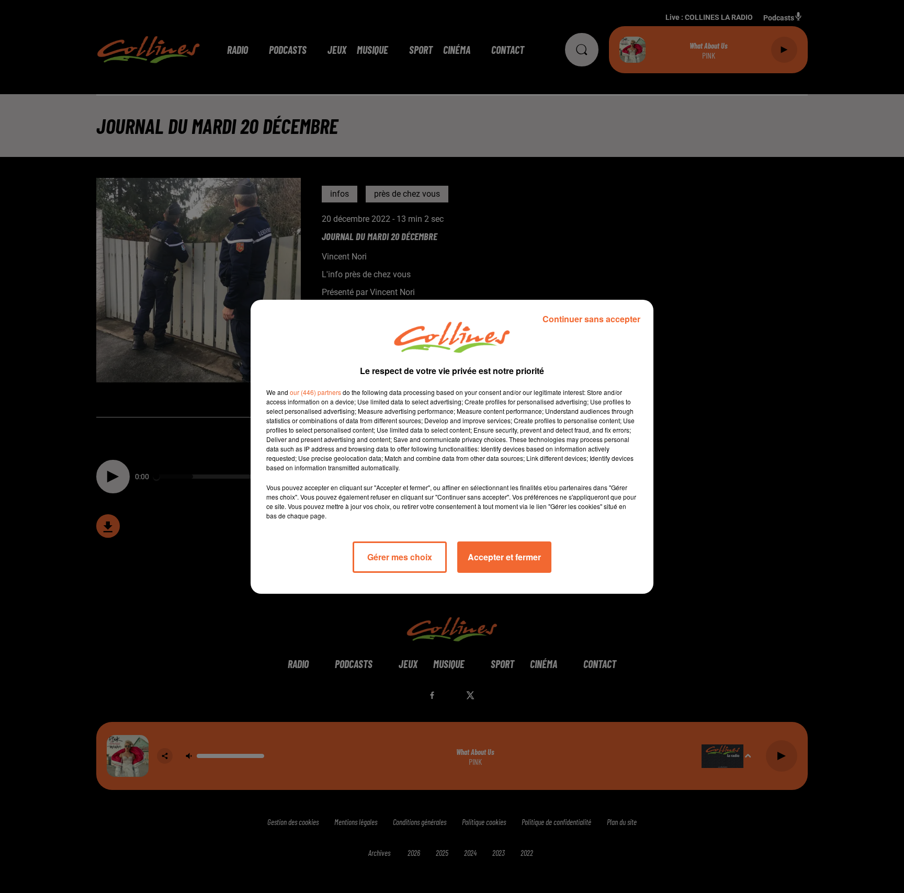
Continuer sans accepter (591, 319)
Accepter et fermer (504, 557)
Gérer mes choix (399, 557)
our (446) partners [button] (315, 392)
